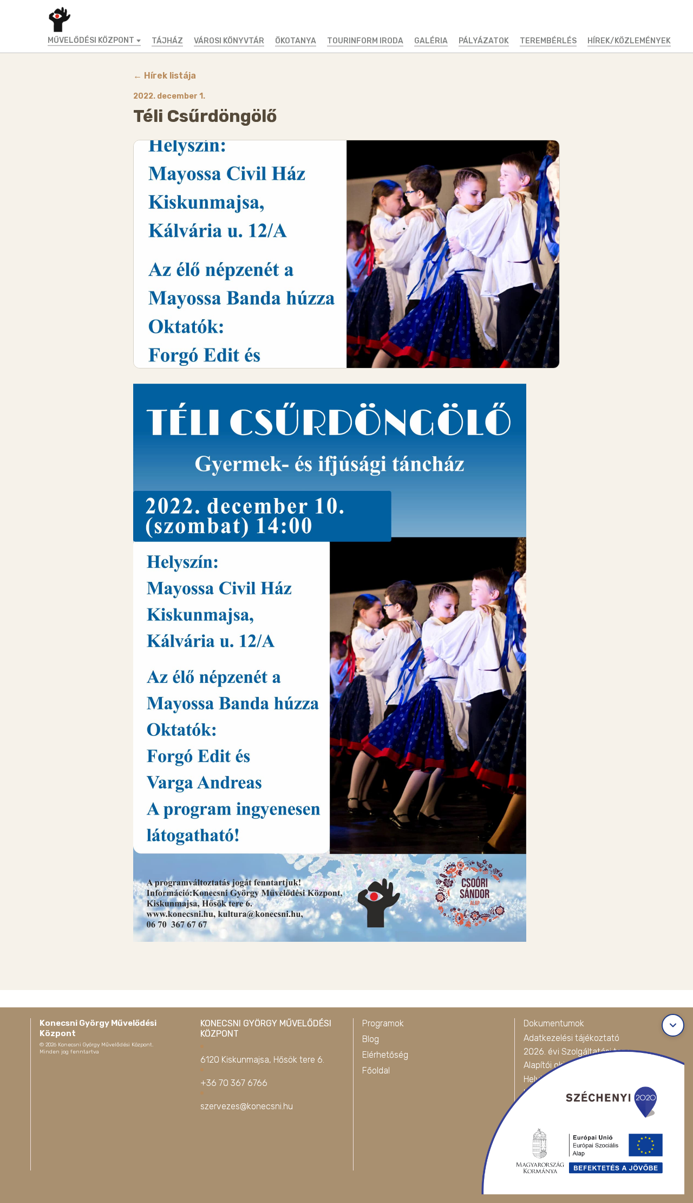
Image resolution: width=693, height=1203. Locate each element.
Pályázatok (484, 41)
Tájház (167, 41)
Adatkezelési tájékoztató (571, 1038)
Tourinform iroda (365, 41)
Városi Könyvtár (229, 41)
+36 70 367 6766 (233, 1083)
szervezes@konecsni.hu (246, 1106)
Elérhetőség (385, 1055)
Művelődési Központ (91, 40)
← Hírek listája (164, 75)
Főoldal (376, 1070)
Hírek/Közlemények (629, 41)
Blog (370, 1039)
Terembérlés (548, 41)
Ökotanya (295, 41)
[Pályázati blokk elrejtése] (673, 1025)
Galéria (431, 41)
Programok (383, 1023)
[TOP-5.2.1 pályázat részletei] (573, 1117)
